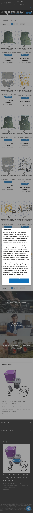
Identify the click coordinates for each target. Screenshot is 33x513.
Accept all (14, 281)
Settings (24, 281)
